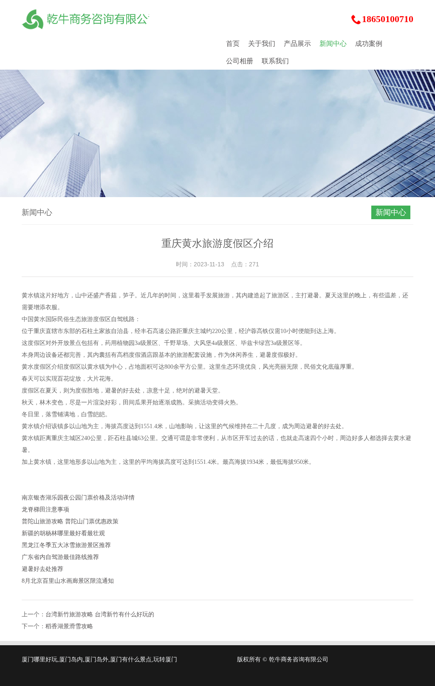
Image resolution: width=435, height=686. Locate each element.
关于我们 (261, 43)
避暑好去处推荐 (42, 569)
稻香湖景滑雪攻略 (69, 626)
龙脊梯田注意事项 (45, 509)
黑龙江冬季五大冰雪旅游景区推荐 (66, 545)
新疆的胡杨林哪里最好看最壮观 (63, 533)
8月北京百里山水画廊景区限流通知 (68, 581)
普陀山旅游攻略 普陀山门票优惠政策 (70, 521)
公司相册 (239, 61)
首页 (233, 43)
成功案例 (368, 43)
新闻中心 (333, 43)
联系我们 (275, 61)
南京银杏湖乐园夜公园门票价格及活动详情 (78, 497)
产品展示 (297, 43)
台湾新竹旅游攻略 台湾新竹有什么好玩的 (99, 614)
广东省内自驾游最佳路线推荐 (60, 557)
